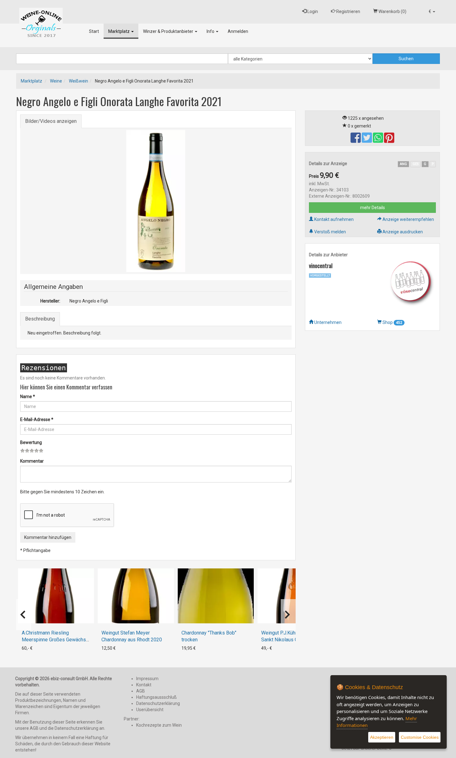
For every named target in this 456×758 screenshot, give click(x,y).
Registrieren (347, 11)
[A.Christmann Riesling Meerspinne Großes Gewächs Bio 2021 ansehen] (56, 595)
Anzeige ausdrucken (402, 231)
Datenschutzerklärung (158, 703)
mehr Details (372, 207)
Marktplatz (119, 31)
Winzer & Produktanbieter (168, 31)
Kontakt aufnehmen (333, 219)
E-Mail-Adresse (36, 419)
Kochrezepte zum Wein (159, 725)
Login (312, 11)
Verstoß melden (329, 231)
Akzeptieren (381, 737)
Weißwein (78, 80)
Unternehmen (327, 322)
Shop (392, 322)
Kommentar (32, 461)
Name (27, 396)
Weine (56, 80)
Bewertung (31, 442)
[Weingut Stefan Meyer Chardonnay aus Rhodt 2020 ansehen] (136, 595)
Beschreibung (40, 319)
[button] (432, 11)
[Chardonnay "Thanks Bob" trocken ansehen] (216, 595)
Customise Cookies (420, 737)
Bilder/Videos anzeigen (51, 121)
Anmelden (238, 31)
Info (211, 31)
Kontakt (143, 684)
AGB (140, 690)
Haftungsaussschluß (156, 697)
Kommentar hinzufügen (47, 537)
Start (94, 31)
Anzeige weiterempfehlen (408, 219)
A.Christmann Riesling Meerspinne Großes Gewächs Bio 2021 (54, 639)
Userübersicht (149, 709)
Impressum (147, 678)
